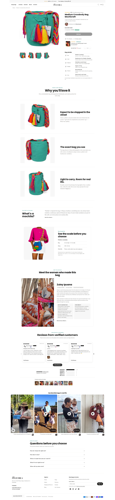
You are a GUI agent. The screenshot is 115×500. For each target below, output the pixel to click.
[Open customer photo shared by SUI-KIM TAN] (68, 43)
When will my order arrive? (37, 466)
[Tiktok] (75, 489)
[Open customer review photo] (48, 357)
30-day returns (78, 38)
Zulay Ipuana (78, 24)
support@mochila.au (16, 487)
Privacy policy (50, 496)
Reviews (26, 4)
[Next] (59, 28)
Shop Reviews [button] (57, 365)
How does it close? (35, 454)
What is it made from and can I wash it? (40, 458)
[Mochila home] (17, 477)
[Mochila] (57, 5)
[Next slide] (93, 354)
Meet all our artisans (62, 320)
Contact (35, 4)
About (30, 4)
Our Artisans (57, 487)
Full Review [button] (26, 360)
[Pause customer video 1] (13, 430)
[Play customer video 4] (93, 414)
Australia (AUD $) (17, 496)
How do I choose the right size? (38, 451)
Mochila (30, 496)
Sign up (100, 484)
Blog (45, 487)
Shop (56, 479)
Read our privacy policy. (81, 486)
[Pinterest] (78, 489)
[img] (26, 343)
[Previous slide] (21, 354)
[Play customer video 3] (69, 414)
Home (14, 7)
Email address (71, 481)
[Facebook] (70, 489)
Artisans (21, 4)
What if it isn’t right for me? (37, 462)
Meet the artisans (49, 217)
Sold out (78, 34)
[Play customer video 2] (46, 414)
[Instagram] (73, 489)
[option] (40, 30)
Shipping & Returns (48, 484)
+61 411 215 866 (16, 489)
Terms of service (44, 496)
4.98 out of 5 (45, 371)
